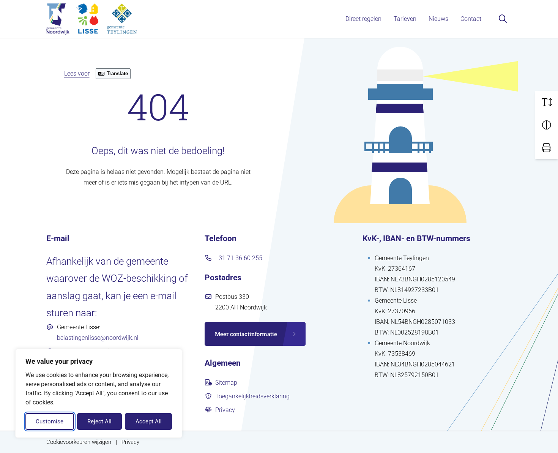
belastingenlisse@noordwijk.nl (98, 337)
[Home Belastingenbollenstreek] (91, 19)
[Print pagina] (546, 147)
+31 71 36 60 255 (238, 258)
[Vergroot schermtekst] (546, 102)
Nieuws (438, 18)
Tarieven (405, 18)
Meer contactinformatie (246, 334)
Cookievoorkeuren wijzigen (78, 442)
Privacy (225, 410)
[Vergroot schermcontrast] (546, 125)
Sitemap (226, 382)
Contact (470, 18)
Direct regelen (363, 18)
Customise (49, 421)
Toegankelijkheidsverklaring (252, 396)
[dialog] (98, 393)
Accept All (149, 421)
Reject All (99, 421)
